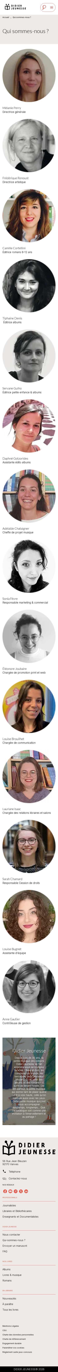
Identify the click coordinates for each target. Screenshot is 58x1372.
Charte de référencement (14, 1339)
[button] (29, 1205)
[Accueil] (15, 7)
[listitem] (5, 1191)
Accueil (5, 17)
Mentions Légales (10, 1326)
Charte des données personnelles (18, 1335)
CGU (4, 1330)
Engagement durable (11, 1343)
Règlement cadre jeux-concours (17, 1352)
